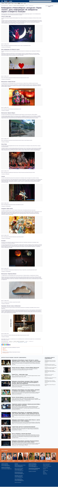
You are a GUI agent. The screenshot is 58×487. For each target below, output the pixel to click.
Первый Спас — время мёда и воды (20, 374)
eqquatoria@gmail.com (34, 466)
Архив (25, 3)
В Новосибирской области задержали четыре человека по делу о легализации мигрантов (50, 381)
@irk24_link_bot (20, 469)
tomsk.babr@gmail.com (20, 480)
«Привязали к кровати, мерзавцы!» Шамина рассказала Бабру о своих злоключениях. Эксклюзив (26, 405)
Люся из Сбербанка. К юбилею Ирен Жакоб (21, 433)
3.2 (6, 485)
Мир (21, 370)
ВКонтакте (4, 349)
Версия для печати (20, 342)
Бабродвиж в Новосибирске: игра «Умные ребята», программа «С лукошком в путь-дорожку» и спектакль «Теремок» (26, 390)
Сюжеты (6, 3)
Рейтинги (15, 3)
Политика (20, 401)
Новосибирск (22, 5)
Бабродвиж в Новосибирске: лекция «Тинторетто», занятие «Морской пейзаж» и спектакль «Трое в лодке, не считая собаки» (26, 361)
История (22, 377)
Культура (14, 5)
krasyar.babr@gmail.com (20, 473)
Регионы (3, 3)
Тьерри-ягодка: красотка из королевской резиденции (23, 426)
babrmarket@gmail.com (34, 469)
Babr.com (8, 1)
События (18, 5)
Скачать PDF (25, 342)
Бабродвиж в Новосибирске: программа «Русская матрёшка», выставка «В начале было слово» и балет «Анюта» (25, 441)
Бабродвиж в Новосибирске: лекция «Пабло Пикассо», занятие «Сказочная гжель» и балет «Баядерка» (26, 420)
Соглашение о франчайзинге (47, 466)
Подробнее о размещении (32, 471)
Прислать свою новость (18, 482)
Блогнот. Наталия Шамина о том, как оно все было (23, 397)
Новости (22, 3)
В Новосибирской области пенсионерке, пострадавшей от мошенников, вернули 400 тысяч (50, 361)
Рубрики (9, 3)
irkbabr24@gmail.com (20, 470)
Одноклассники (5, 350)
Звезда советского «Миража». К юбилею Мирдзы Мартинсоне (25, 367)
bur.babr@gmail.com (20, 466)
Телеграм (4, 348)
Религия (20, 377)
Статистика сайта (45, 470)
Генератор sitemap (19, 485)
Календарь (44, 472)
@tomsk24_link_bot (20, 479)
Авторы (12, 3)
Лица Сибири (4, 450)
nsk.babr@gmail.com (5, 352)
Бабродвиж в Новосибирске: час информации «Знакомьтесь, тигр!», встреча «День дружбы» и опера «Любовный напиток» (25, 413)
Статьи (19, 3)
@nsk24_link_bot (20, 476)
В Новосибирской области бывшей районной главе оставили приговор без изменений (50, 371)
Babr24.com (11, 5)
